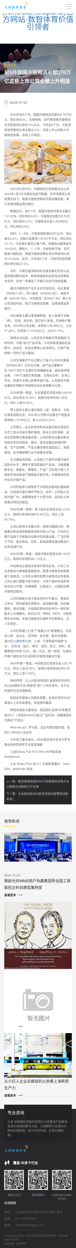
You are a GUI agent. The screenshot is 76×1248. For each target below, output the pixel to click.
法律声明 (21, 1243)
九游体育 (19, 641)
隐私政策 (9, 1243)
